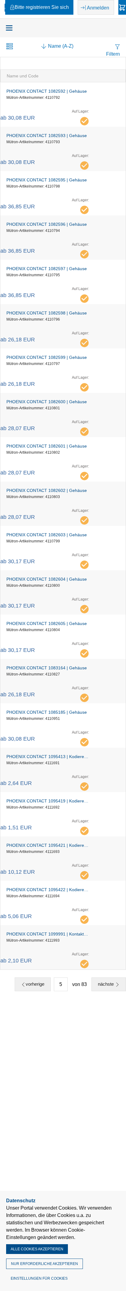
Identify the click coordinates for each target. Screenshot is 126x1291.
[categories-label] (9, 28)
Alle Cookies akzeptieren (37, 1249)
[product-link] (63, 104)
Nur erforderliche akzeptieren (44, 1264)
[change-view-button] (9, 47)
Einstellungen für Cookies (39, 1278)
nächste (106, 984)
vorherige (35, 984)
